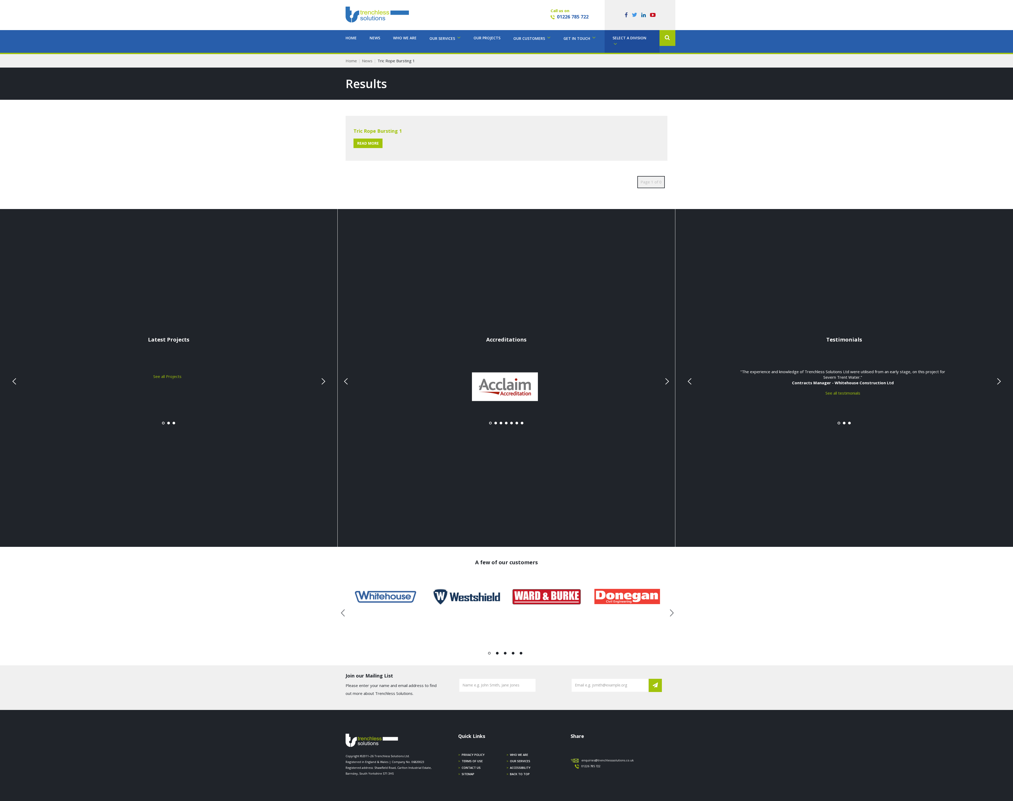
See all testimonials (842, 392)
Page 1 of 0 (651, 181)
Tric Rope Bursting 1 (377, 131)
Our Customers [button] (529, 38)
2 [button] (497, 654)
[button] (667, 38)
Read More (368, 143)
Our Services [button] (442, 38)
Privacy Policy (473, 755)
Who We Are (405, 37)
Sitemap (468, 774)
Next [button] (670, 612)
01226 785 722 (573, 16)
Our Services (520, 761)
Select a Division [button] (629, 37)
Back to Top (520, 774)
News (375, 37)
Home (351, 37)
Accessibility (520, 768)
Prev (15, 381)
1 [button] (489, 654)
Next (322, 381)
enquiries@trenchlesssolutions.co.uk (607, 760)
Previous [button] (343, 612)
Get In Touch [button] (577, 38)
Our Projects (487, 37)
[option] (386, 597)
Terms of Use (472, 761)
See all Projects (167, 376)
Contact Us (471, 768)
